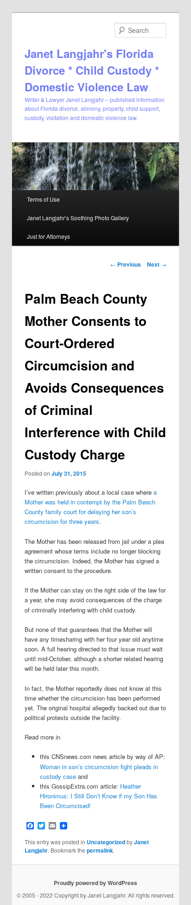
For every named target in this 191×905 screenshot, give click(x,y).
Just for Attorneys (48, 236)
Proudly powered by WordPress (95, 883)
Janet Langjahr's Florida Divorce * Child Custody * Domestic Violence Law (92, 70)
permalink (100, 850)
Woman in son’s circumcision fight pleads (96, 766)
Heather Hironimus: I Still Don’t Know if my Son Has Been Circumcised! (98, 796)
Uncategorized (106, 842)
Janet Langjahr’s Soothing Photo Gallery (78, 218)
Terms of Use (43, 199)
